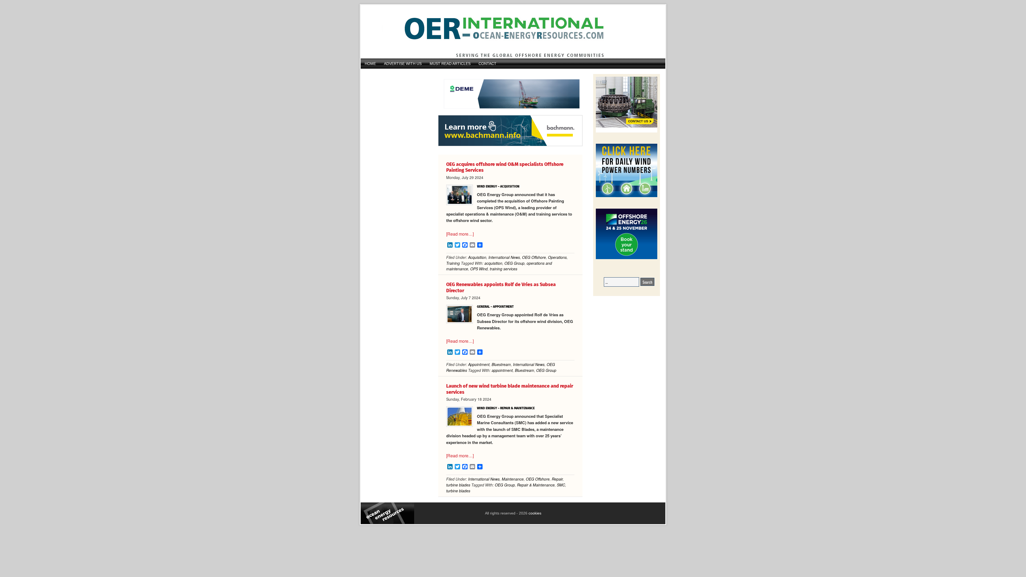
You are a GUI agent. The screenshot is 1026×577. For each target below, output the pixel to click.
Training (453, 263)
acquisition (493, 263)
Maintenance (513, 479)
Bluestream (501, 364)
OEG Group (514, 263)
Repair (557, 479)
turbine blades (458, 485)
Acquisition (477, 257)
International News (504, 257)
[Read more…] (460, 234)
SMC (561, 485)
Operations (557, 257)
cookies (534, 513)
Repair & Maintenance (536, 485)
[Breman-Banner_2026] (626, 131)
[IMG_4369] (510, 112)
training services (503, 268)
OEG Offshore (534, 257)
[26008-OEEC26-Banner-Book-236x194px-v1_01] (626, 258)
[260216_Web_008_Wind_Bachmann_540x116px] (510, 145)
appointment (502, 370)
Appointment (478, 364)
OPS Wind (479, 268)
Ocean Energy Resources (509, 31)
